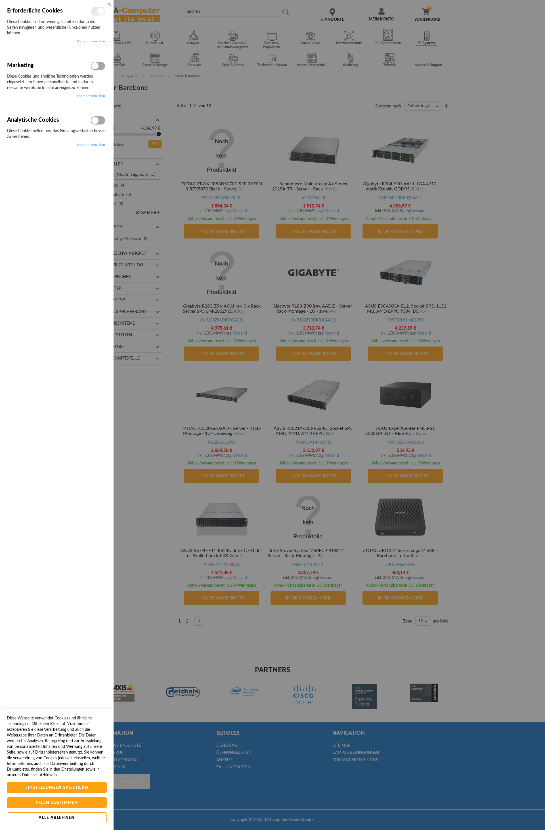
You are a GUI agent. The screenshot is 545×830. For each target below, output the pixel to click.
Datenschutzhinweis (39, 775)
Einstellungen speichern (56, 788)
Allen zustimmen (56, 803)
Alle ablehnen (57, 818)
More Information (91, 41)
